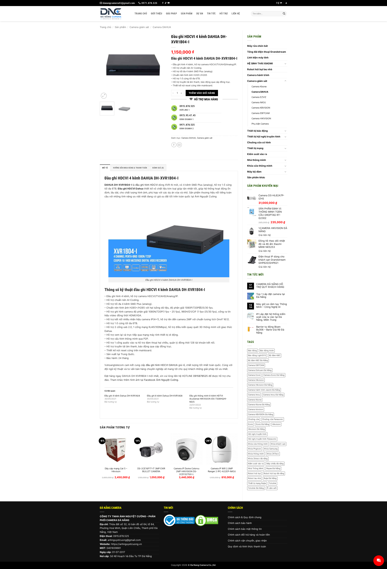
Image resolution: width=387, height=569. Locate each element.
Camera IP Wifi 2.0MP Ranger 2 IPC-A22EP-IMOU (222, 470)
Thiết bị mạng (255, 148)
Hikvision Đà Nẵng (256, 429)
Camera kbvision (255, 409)
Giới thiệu (156, 13)
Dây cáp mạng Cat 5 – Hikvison (116, 470)
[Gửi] (284, 13)
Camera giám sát (139, 27)
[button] (279, 3)
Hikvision (276, 424)
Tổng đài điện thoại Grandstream (266, 51)
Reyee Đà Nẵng (273, 468)
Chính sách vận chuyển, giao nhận (247, 540)
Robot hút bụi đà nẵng (274, 473)
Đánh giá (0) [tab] (158, 168)
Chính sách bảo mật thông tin (245, 528)
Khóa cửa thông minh (259, 165)
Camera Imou (254, 395)
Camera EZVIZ (259, 97)
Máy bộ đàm (254, 171)
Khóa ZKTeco (273, 454)
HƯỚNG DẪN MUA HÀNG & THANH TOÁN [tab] (130, 168)
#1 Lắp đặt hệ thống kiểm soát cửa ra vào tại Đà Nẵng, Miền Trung (270, 317)
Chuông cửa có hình (259, 142)
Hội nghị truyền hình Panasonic (262, 439)
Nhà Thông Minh (255, 468)
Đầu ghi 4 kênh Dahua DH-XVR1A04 (122, 395)
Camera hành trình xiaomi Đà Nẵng (264, 390)
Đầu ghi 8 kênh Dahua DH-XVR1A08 (164, 395)
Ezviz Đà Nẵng (262, 424)
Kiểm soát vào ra (257, 154)
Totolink (272, 483)
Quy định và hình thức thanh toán (247, 546)
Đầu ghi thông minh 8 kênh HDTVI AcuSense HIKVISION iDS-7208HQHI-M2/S (208, 398)
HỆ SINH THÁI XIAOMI (260, 63)
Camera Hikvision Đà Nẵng (260, 385)
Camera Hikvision (256, 380)
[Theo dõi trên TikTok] (166, 3)
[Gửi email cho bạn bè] (179, 144)
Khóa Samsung (271, 449)
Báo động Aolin (267, 350)
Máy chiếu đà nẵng (275, 463)
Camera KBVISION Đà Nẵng (260, 414)
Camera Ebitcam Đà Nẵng (260, 370)
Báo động (252, 350)
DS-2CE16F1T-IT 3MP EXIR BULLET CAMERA (151, 470)
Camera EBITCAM (261, 113)
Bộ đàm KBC (274, 355)
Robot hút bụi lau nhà (259, 69)
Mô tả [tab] (105, 168)
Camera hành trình (258, 75)
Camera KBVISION (261, 107)
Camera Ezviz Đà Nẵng (273, 375)
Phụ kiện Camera (260, 123)
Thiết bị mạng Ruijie (257, 483)
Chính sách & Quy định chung (244, 517)
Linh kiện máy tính (257, 57)
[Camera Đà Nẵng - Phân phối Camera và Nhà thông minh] (115, 13)
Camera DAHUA (162, 27)
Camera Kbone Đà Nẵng (259, 404)
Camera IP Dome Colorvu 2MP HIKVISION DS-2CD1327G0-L (186, 471)
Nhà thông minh (256, 159)
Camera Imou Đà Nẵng (273, 395)
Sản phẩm (186, 13)
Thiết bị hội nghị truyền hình (263, 136)
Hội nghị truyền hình (257, 434)
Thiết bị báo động (257, 130)
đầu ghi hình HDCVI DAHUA (162, 365)
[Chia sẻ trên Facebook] (173, 144)
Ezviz (250, 424)
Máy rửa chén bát (257, 45)
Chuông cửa (253, 419)
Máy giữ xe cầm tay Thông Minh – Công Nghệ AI (271, 305)
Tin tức (211, 13)
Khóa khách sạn (278, 444)
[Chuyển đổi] (285, 63)
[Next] (161, 66)
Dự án (199, 13)
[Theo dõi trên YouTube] (168, 3)
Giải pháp (171, 13)
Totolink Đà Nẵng (256, 488)
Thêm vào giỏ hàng (202, 93)
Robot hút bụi (254, 473)
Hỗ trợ (224, 13)
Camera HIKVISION (261, 118)
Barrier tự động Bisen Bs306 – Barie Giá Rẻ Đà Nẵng (270, 329)
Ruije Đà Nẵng (270, 478)
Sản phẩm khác (256, 177)
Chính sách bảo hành (240, 523)
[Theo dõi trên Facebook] (163, 3)
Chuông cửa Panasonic (272, 419)
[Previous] (105, 66)
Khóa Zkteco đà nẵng (258, 458)
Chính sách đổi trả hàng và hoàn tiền (249, 534)
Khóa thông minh (256, 454)
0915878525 (200, 375)
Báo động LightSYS (257, 355)
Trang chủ (141, 13)
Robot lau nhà (254, 478)
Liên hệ (236, 13)
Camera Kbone (259, 86)
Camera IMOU (259, 102)
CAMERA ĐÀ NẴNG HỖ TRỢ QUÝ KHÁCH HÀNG (270, 285)
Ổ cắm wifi (271, 488)
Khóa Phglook (254, 449)
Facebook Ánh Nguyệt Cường (161, 379)
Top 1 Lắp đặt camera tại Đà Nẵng (270, 295)
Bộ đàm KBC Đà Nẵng (258, 360)
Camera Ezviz (254, 375)
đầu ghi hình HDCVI (146, 184)
